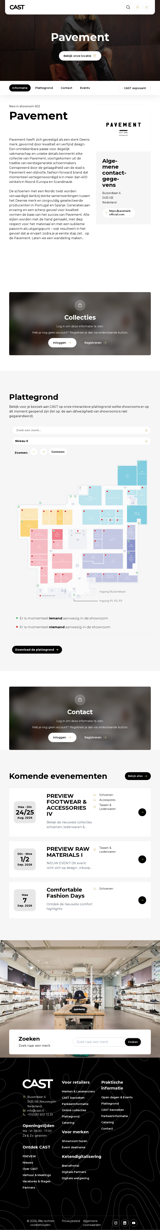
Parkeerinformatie (75, 1104)
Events (85, 88)
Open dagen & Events (117, 1097)
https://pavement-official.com (120, 212)
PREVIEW (29, 1156)
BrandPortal (70, 1165)
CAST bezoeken (73, 1097)
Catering (68, 1122)
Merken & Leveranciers (78, 1091)
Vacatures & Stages (37, 1181)
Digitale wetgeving (75, 1178)
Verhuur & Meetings (37, 1175)
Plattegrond (44, 88)
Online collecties (74, 1110)
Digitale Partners (74, 1172)
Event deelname (73, 1147)
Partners (29, 1187)
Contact (66, 88)
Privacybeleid (71, 1221)
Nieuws (28, 1162)
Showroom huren (74, 1141)
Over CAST (30, 1169)
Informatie (20, 88)
